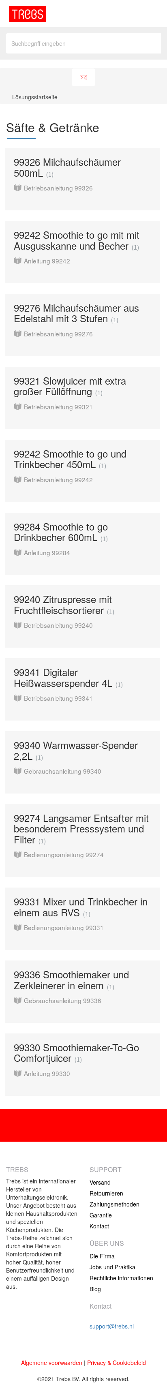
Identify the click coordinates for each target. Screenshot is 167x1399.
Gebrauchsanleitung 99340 (62, 770)
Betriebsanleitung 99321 (58, 406)
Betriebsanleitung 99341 (58, 697)
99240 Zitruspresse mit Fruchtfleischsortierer (63, 604)
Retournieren (106, 1193)
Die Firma (102, 1256)
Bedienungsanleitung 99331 (64, 927)
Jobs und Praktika (112, 1267)
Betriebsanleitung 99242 (58, 479)
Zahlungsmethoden (114, 1204)
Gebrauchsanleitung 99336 (62, 1000)
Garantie (101, 1215)
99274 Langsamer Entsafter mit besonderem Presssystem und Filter (81, 828)
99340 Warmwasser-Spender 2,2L (76, 750)
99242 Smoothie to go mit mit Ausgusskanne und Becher (76, 239)
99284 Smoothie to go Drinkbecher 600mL (61, 531)
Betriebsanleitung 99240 (58, 624)
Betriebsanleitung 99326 (58, 187)
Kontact (99, 1226)
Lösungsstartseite (35, 97)
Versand (100, 1182)
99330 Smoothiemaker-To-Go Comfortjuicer (76, 1052)
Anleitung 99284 (47, 552)
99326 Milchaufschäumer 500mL (67, 166)
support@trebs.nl (112, 1326)
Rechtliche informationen (121, 1278)
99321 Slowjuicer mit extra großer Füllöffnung (70, 385)
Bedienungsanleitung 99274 (64, 854)
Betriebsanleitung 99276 (58, 333)
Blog (95, 1289)
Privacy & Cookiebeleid (116, 1362)
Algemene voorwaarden (51, 1362)
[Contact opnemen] (83, 78)
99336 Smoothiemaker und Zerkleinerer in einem (71, 979)
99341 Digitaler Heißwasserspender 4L (67, 677)
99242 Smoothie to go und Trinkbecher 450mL (70, 458)
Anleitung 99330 (47, 1073)
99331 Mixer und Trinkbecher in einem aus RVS (81, 906)
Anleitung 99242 (47, 260)
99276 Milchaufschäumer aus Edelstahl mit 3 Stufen (76, 312)
